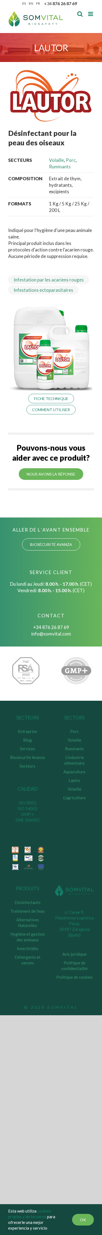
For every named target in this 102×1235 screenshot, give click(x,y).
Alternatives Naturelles (27, 922)
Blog (27, 740)
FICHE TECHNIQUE (51, 398)
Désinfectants (28, 902)
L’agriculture (74, 797)
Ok (83, 1219)
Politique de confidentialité (74, 965)
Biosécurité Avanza (27, 757)
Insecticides (27, 948)
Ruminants (60, 166)
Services (27, 748)
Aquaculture (74, 771)
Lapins (74, 780)
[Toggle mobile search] (80, 14)
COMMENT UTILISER (51, 409)
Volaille (56, 160)
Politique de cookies (74, 977)
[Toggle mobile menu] (91, 14)
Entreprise (27, 731)
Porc (71, 160)
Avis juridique (74, 954)
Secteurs (27, 766)
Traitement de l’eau (27, 911)
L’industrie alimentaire (74, 760)
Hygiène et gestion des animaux (27, 937)
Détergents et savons (28, 960)
